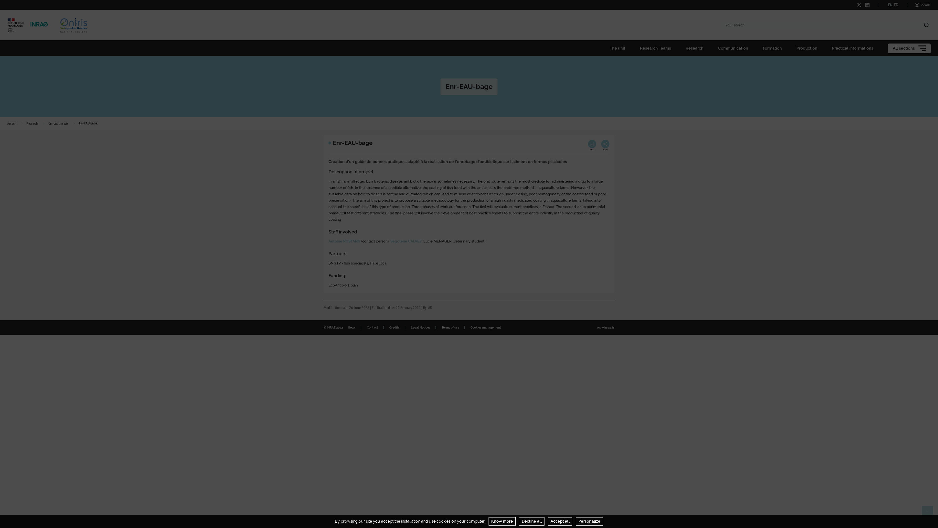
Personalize (589, 521)
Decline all (532, 521)
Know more (502, 521)
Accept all (560, 521)
